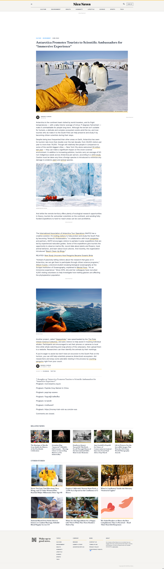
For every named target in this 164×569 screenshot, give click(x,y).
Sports (58, 556)
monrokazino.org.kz (53, 384)
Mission (75, 542)
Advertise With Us (78, 547)
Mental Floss (82, 267)
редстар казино (51, 392)
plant (55, 160)
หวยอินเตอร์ (49, 405)
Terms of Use (93, 544)
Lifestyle (59, 552)
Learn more (115, 546)
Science (58, 554)
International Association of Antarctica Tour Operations (62, 233)
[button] (46, 371)
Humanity (59, 549)
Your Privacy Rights (95, 549)
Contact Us (93, 542)
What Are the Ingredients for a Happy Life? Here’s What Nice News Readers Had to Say (80, 523)
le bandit (48, 401)
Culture (38, 38)
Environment (47, 38)
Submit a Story (77, 544)
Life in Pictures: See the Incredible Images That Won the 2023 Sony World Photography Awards (123, 449)
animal (63, 160)
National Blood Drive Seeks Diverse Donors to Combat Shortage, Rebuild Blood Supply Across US (45, 523)
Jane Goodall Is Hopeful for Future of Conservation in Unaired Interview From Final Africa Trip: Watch (102, 449)
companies (94, 238)
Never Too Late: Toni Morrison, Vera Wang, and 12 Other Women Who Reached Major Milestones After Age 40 (46, 491)
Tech (57, 559)
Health (58, 547)
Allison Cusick (42, 265)
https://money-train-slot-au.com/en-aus (61, 409)
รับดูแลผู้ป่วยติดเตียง (52, 397)
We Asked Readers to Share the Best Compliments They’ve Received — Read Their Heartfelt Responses (116, 523)
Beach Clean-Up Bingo (55, 251)
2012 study (96, 155)
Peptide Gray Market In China (57, 388)
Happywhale (61, 339)
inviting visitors (59, 236)
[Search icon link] (124, 4)
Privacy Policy (94, 547)
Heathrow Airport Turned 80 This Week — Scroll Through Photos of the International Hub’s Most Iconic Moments (82, 449)
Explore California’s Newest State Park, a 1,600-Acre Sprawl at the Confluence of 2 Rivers (82, 491)
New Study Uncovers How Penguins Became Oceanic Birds (69, 255)
